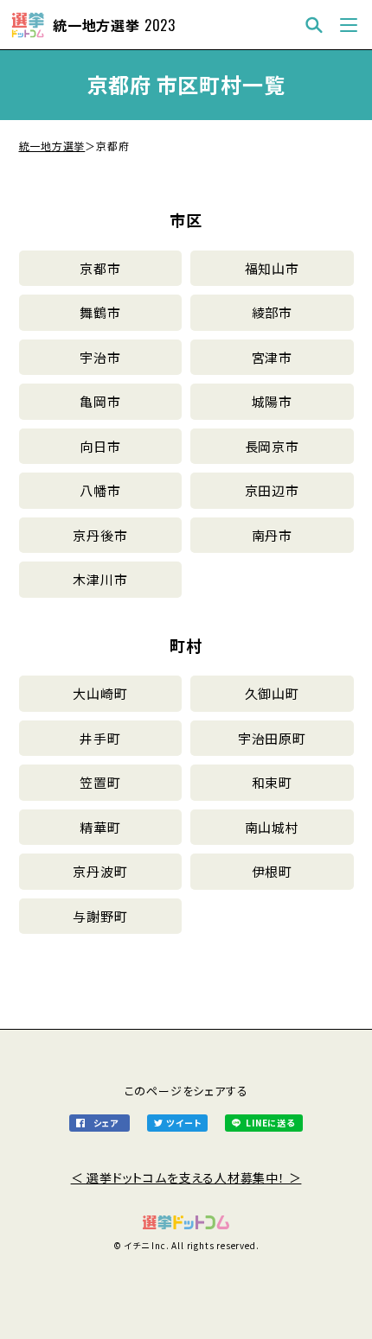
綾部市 (272, 312)
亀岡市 (100, 401)
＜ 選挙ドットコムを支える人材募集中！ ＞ (186, 1177)
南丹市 (272, 535)
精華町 (100, 827)
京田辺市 (272, 490)
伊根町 (272, 871)
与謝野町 (100, 916)
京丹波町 (100, 871)
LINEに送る (270, 1122)
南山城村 (272, 827)
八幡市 (100, 490)
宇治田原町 (272, 738)
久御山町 (272, 693)
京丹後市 (100, 535)
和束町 (272, 782)
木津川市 (100, 579)
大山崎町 (100, 693)
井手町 (100, 738)
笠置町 (100, 782)
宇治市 (100, 357)
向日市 (100, 446)
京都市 (100, 268)
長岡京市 (272, 446)
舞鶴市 (100, 312)
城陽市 (272, 401)
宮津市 (272, 357)
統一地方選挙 (52, 145)
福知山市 (272, 268)
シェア (106, 1122)
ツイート (183, 1122)
